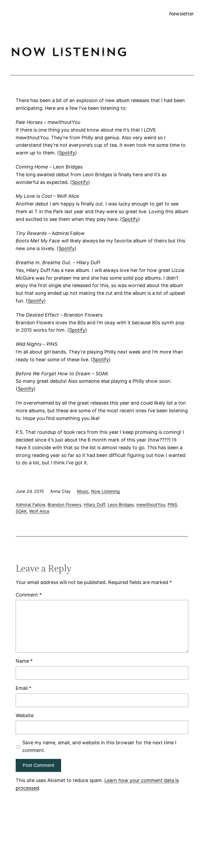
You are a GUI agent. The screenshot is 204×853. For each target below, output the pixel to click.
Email (23, 688)
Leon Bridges (121, 504)
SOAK (21, 511)
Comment (29, 595)
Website (24, 715)
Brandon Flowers (64, 504)
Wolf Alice (39, 511)
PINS (172, 504)
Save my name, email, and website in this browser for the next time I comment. (99, 746)
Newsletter (181, 13)
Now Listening (105, 491)
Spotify (67, 153)
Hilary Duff (94, 504)
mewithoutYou (150, 504)
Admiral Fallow (30, 504)
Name (24, 661)
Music (83, 491)
